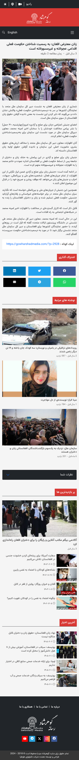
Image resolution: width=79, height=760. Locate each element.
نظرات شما (66, 474)
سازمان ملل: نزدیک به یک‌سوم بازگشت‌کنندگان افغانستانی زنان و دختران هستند (43, 450)
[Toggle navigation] (72, 33)
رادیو (29, 4)
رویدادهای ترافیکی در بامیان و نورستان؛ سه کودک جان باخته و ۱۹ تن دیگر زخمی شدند (41, 350)
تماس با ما (41, 707)
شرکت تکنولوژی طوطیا (29, 757)
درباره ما (55, 707)
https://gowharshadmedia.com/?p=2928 (32, 244)
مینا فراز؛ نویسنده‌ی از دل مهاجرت (59, 400)
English (12, 32)
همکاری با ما (26, 707)
